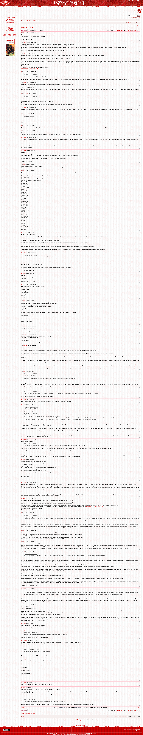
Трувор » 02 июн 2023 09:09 (31, 443)
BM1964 (25, 252)
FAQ (128, 22)
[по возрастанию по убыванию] (100, 707)
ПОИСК (10, 27)
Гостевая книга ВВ (35, 20)
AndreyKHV (25, 93)
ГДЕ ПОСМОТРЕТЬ (10, 22)
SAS (24, 164)
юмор (125, 6)
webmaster (137, 729)
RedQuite (25, 326)
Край (24, 687)
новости (4, 6)
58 (130, 30)
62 (137, 30)
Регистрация (133, 22)
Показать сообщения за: (59, 707)
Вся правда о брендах (80, 725)
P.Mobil (24, 647)
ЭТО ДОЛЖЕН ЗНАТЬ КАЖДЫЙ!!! (10, 20)
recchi (24, 232)
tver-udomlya (26, 492)
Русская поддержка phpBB (81, 720)
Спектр (24, 82)
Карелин (25, 42)
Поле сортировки (78, 707)
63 (139, 30)
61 (135, 30)
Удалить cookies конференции (119, 716)
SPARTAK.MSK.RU (55, 733)
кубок (30, 6)
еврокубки (39, 6)
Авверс (24, 32)
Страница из (120, 30)
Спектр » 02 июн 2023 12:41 (31, 96)
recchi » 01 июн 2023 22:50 (31, 591)
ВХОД (10, 25)
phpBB (77, 719)
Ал (23, 87)
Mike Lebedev (26, 53)
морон (24, 125)
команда (49, 6)
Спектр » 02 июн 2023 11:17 (31, 373)
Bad (24, 371)
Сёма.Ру (138, 730)
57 (128, 30)
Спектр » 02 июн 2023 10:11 (31, 391)
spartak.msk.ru (89, 733)
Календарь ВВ (137, 25)
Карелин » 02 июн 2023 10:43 (31, 407)
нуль (24, 512)
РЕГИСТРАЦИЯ (10, 29)
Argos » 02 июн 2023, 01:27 (31, 699)
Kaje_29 (25, 630)
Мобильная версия (137, 19)
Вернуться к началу (139, 40)
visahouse (25, 640)
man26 (24, 389)
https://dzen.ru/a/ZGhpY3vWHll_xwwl (94, 506)
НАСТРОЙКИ (10, 28)
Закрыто (22, 29)
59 (132, 30)
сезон (12, 6)
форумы (97, 6)
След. (138, 707)
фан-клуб (117, 6)
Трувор (24, 604)
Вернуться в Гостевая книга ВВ (28, 713)
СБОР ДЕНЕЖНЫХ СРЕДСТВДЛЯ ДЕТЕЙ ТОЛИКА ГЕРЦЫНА (10, 35)
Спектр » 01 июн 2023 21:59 (31, 553)
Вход (138, 22)
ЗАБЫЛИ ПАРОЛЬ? (10, 30)
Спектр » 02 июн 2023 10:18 (31, 74)
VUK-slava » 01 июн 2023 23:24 (32, 632)
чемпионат (20, 6)
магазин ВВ (73, 6)
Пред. (22, 707)
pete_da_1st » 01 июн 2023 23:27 (32, 649)
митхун (24, 71)
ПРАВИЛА (10, 26)
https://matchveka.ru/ (79, 502)
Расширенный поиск (135, 17)
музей (131, 6)
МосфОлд (25, 659)
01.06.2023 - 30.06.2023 (27, 27)
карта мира (60, 6)
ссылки (138, 6)
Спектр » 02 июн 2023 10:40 (31, 255)
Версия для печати (139, 19)
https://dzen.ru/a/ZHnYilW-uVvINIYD (29, 68)
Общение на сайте (26, 20)
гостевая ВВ (85, 6)
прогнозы (107, 6)
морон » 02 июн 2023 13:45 (31, 116)
